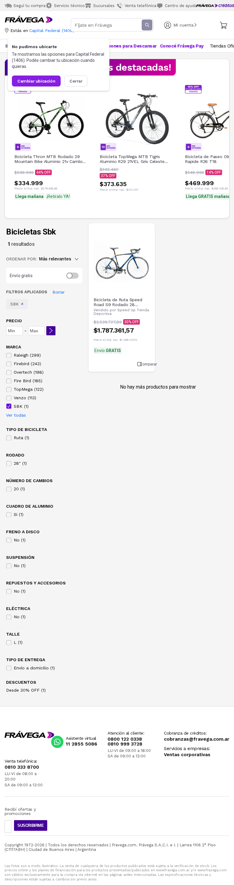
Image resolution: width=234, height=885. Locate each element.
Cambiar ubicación (36, 81)
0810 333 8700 (22, 767)
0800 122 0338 (125, 739)
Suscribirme (30, 825)
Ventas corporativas (187, 755)
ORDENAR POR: (21, 258)
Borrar (58, 292)
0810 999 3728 (125, 744)
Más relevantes (55, 259)
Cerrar (76, 81)
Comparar (145, 364)
